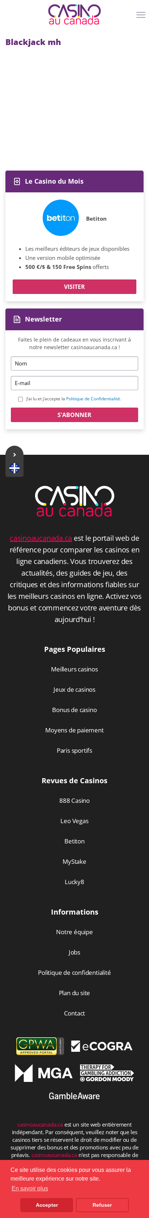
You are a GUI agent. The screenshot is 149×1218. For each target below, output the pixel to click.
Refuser (102, 1205)
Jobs (74, 952)
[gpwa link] (40, 1052)
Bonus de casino (74, 710)
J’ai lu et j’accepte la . (73, 399)
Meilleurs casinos (74, 669)
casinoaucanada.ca (41, 538)
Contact (74, 1013)
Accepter (47, 1205)
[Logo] (74, 14)
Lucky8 (74, 882)
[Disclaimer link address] (102, 1049)
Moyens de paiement (74, 730)
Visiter (74, 287)
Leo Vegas (74, 821)
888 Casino (74, 800)
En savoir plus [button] (30, 1188)
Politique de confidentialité (74, 972)
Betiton (96, 218)
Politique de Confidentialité (93, 399)
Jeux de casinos (74, 689)
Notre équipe (74, 932)
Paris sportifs (74, 750)
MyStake (74, 861)
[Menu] (142, 17)
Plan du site (74, 993)
